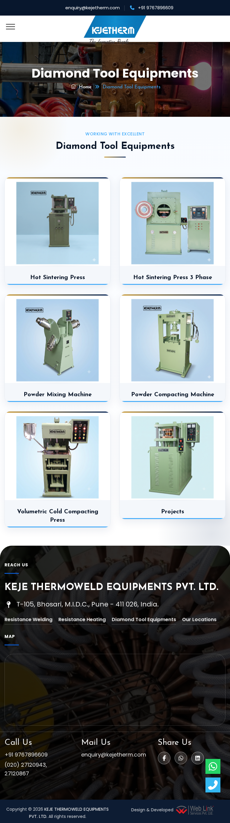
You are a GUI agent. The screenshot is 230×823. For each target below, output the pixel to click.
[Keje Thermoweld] (115, 31)
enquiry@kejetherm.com (92, 7)
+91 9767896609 (26, 754)
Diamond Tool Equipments (144, 619)
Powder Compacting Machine (172, 395)
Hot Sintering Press (57, 278)
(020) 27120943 (25, 764)
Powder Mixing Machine (58, 395)
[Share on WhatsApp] (181, 758)
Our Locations (199, 619)
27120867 (16, 773)
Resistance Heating (82, 619)
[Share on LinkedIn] (197, 758)
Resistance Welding (28, 619)
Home (84, 87)
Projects (172, 512)
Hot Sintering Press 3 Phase (172, 278)
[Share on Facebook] (164, 758)
